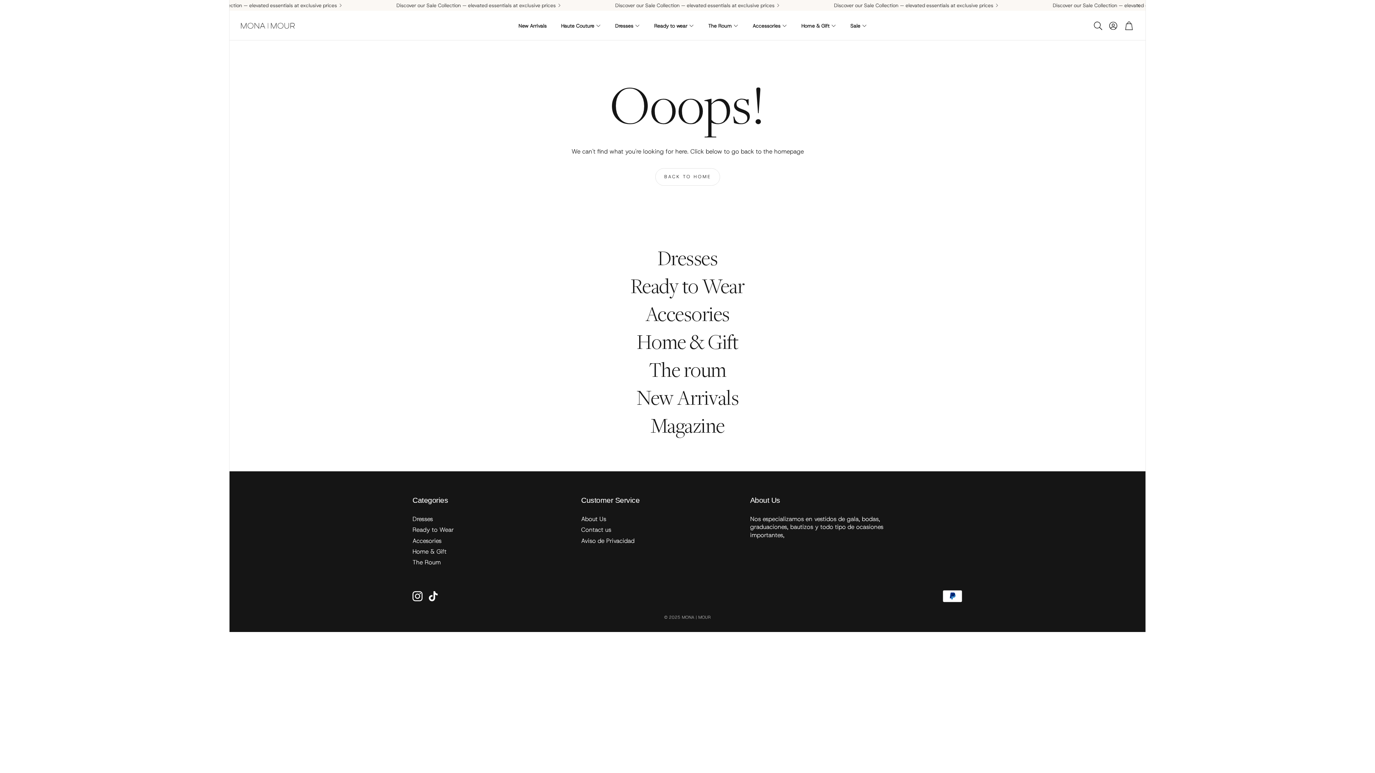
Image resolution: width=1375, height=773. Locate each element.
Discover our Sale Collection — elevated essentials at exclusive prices (436, 5)
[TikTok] (433, 596)
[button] (1097, 26)
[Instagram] (417, 596)
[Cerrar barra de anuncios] (1138, 5)
